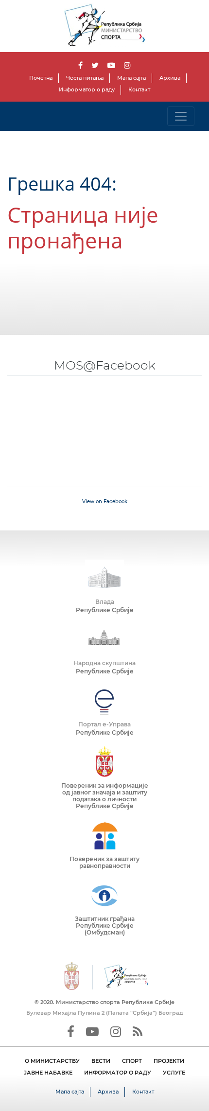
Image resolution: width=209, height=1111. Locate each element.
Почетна (40, 77)
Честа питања (85, 77)
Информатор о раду (87, 89)
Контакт (139, 89)
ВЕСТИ (100, 1061)
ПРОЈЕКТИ (169, 1061)
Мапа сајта (131, 77)
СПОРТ (132, 1061)
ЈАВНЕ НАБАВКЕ (48, 1072)
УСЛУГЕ (174, 1072)
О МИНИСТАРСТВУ (52, 1061)
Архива (169, 77)
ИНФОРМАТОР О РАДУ (117, 1072)
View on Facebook (104, 501)
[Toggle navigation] (180, 116)
